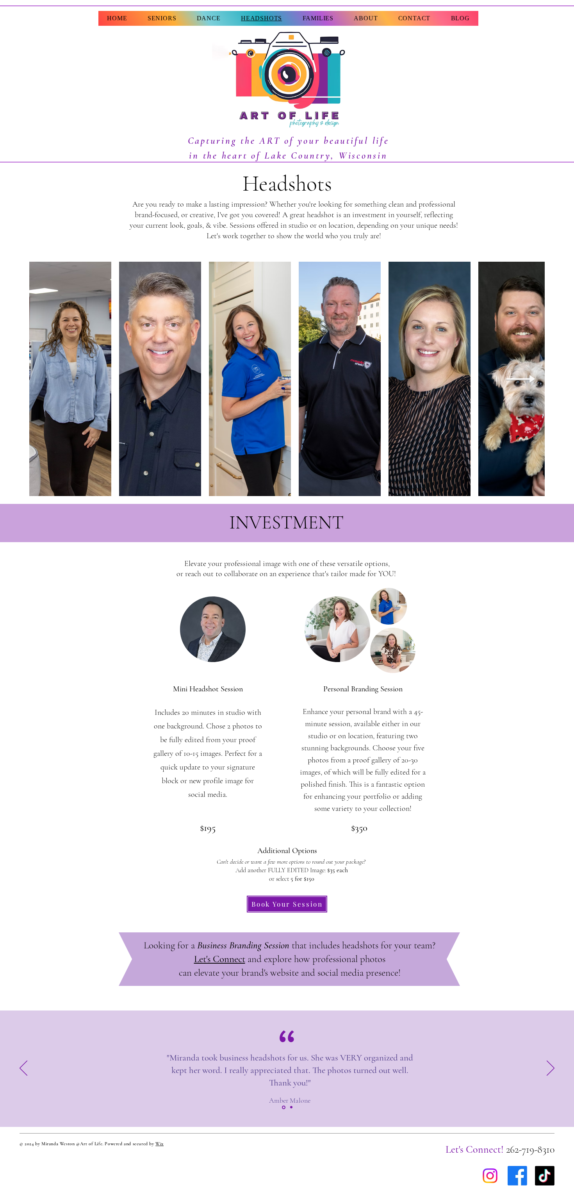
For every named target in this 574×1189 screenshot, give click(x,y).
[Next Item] (521, 379)
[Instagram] (490, 1175)
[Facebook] (517, 1175)
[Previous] (23, 1068)
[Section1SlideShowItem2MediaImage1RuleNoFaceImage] (283, 1107)
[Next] (550, 1068)
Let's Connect (219, 959)
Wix (159, 1143)
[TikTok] (544, 1175)
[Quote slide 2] (290, 1107)
